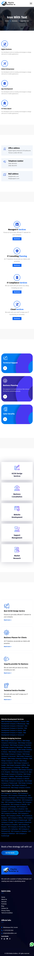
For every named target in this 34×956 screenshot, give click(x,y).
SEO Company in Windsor (23, 811)
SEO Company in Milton (15, 818)
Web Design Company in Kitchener (19, 752)
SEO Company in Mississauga (17, 795)
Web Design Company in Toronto (11, 740)
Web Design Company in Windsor (18, 758)
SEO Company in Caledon (24, 798)
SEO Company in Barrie (13, 815)
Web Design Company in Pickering (11, 774)
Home (7, 21)
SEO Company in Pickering (13, 802)
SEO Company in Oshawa (9, 813)
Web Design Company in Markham (12, 747)
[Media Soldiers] (8, 3)
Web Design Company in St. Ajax (21, 772)
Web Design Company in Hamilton (20, 745)
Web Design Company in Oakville (19, 778)
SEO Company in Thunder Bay (17, 827)
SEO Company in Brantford (22, 822)
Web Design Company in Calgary (11, 754)
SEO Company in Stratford (16, 809)
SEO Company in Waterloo (19, 831)
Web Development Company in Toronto (13, 721)
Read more (17, 239)
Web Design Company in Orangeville (12, 781)
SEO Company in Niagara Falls (11, 800)
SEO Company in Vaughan (9, 824)
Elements (14, 21)
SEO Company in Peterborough (17, 820)
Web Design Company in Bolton (20, 787)
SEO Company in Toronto (9, 793)
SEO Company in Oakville (18, 804)
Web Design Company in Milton (16, 765)
